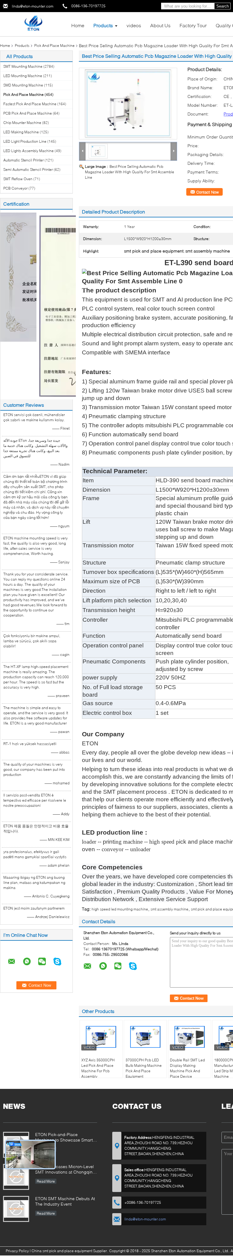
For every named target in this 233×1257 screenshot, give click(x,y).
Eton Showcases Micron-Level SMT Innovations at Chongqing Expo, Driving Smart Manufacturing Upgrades (65, 1170)
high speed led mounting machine (120, 909)
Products (103, 25)
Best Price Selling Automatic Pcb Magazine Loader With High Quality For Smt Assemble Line (129, 172)
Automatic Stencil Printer (23, 160)
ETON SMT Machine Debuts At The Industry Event (65, 1201)
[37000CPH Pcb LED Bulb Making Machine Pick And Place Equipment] (145, 1037)
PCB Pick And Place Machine (27, 113)
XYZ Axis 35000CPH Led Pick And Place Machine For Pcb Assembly (98, 1068)
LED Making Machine (21, 132)
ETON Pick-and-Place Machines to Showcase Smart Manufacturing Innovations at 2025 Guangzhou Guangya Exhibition (64, 1138)
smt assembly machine (169, 909)
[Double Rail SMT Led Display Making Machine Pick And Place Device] (189, 1037)
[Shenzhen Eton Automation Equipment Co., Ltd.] (33, 23)
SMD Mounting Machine (23, 85)
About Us (160, 25)
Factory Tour (193, 25)
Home (77, 25)
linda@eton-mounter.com (32, 6)
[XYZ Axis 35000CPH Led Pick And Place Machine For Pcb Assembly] (101, 1037)
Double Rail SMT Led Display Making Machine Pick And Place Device (187, 1068)
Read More (46, 1181)
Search (222, 6)
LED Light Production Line (24, 141)
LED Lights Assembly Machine (28, 150)
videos (134, 25)
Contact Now (207, 192)
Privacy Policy (17, 1251)
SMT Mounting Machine (22, 66)
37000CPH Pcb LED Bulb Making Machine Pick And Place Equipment (144, 1068)
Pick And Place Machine (54, 45)
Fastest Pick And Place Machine (29, 104)
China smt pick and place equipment (62, 1251)
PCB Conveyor (15, 188)
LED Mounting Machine (22, 75)
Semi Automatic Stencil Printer (28, 169)
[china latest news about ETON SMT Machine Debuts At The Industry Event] (16, 1209)
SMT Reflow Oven (17, 179)
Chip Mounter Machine (22, 122)
